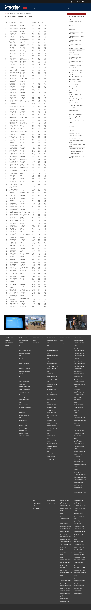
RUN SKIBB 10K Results (23, 425)
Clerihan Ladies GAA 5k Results (52, 418)
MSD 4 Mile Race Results (51, 456)
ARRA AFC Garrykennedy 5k (52, 422)
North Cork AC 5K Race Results (77, 76)
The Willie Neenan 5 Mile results (52, 407)
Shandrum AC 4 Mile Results (24, 381)
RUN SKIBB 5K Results (23, 420)
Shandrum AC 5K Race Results (65, 498)
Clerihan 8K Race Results (64, 533)
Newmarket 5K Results (74, 79)
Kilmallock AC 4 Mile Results (76, 105)
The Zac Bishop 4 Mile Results (52, 394)
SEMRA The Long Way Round (52, 453)
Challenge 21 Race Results (51, 404)
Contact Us (83, 607)
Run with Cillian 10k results (51, 425)
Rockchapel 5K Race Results (79, 391)
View (8, 324)
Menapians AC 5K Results (64, 534)
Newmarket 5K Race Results (52, 454)
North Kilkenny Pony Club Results (80, 471)
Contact (82, 8)
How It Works (7, 340)
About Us (45, 8)
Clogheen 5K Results (64, 523)
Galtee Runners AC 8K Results (65, 526)
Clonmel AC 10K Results (75, 138)
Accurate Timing (33, 319)
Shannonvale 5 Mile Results (23, 433)
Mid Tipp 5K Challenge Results (24, 418)
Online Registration (54, 8)
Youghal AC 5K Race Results (52, 374)
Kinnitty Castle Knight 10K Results (80, 477)
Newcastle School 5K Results (76, 81)
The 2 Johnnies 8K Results (79, 379)
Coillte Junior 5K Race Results (65, 536)
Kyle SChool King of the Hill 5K (79, 355)
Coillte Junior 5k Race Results (52, 409)
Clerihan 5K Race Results (64, 531)
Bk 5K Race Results (50, 373)
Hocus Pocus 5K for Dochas (79, 353)
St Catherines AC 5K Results (76, 48)
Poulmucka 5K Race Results (76, 70)
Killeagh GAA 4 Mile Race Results (52, 350)
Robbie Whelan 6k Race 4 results (52, 366)
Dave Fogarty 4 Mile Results (51, 405)
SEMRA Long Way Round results (80, 492)
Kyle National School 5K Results (79, 570)
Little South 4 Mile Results (51, 399)
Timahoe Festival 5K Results (76, 21)
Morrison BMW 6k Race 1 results (66, 583)
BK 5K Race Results (74, 153)
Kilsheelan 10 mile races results (65, 585)
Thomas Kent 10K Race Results (79, 583)
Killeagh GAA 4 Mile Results (65, 588)
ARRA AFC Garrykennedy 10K (52, 423)
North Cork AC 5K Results (78, 472)
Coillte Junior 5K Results (75, 133)
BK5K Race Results (63, 570)
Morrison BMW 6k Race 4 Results (66, 572)
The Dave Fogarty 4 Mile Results (80, 498)
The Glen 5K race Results (64, 518)
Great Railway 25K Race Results (80, 511)
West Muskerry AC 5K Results (76, 16)
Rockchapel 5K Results (75, 65)
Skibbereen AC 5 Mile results (65, 505)
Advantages (7, 345)
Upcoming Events (63, 343)
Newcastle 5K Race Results (65, 593)
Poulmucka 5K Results (23, 397)
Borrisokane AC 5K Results (76, 148)
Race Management (75, 319)
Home (24, 8)
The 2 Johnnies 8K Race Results (80, 572)
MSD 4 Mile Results (74, 84)
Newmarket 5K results (64, 503)
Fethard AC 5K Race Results (24, 399)
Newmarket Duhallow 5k (51, 503)
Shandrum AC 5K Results (75, 54)
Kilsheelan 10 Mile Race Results (52, 355)
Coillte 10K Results (77, 399)
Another (9, 319)
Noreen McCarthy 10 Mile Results (80, 474)
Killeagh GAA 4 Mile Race (37, 508)
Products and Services (9, 342)
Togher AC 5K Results (74, 19)
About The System (33, 8)
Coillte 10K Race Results (75, 135)
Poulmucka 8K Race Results (76, 67)
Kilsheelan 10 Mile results (75, 103)
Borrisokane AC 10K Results (76, 151)
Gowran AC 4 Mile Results (75, 114)
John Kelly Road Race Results (76, 108)
